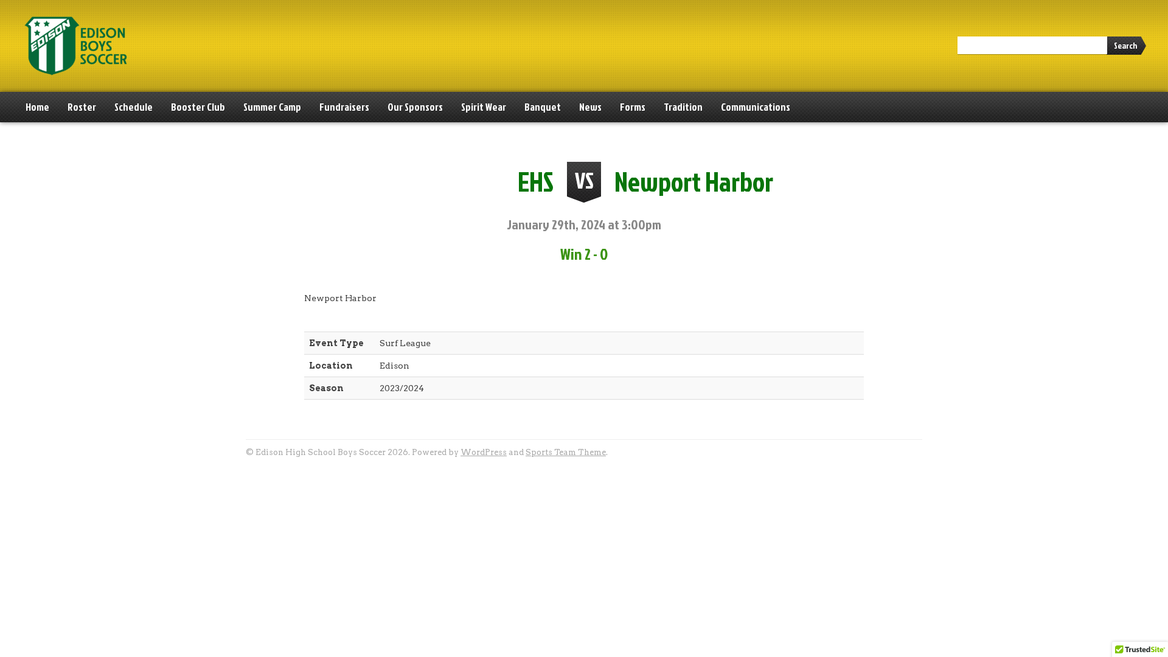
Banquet (542, 107)
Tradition (683, 107)
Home (37, 107)
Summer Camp (272, 107)
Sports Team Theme (566, 452)
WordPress (484, 452)
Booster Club (198, 107)
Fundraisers (344, 107)
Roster (82, 107)
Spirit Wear (483, 107)
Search (1125, 45)
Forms (632, 107)
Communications (755, 107)
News (590, 107)
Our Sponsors (415, 107)
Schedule (133, 107)
